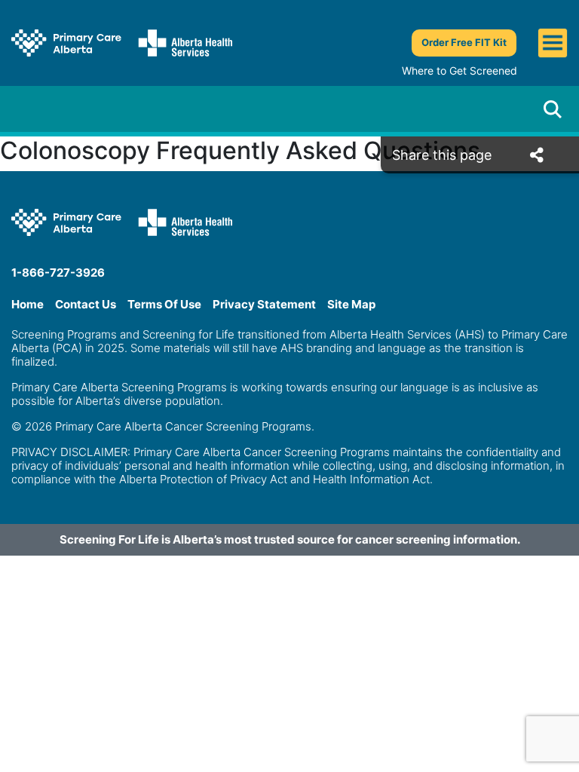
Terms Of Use (164, 304)
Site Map (351, 304)
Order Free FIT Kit (464, 42)
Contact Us (85, 304)
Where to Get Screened (459, 70)
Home (27, 304)
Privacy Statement (264, 304)
